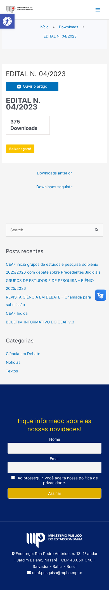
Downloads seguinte (54, 187)
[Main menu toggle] (98, 9)
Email (54, 458)
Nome (54, 439)
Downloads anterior (54, 173)
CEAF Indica (17, 313)
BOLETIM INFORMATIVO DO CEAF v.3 (40, 322)
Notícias (13, 362)
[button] (7, 21)
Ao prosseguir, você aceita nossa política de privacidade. (57, 480)
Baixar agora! (20, 148)
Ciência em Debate (23, 353)
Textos (12, 371)
